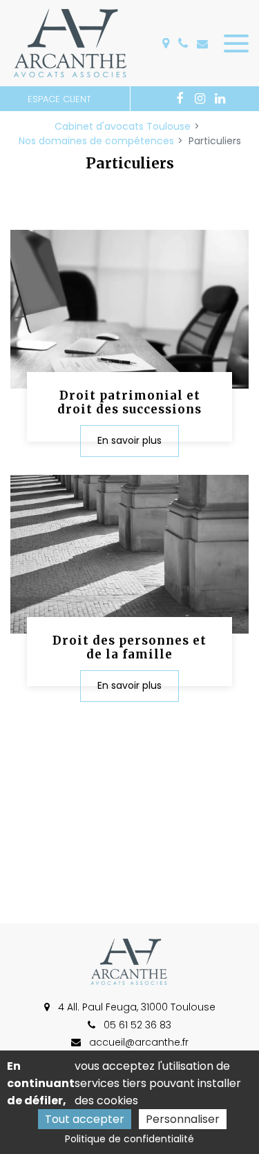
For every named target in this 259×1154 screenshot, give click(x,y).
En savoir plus (129, 441)
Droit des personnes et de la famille (129, 647)
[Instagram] (199, 98)
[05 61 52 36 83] (185, 43)
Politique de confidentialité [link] (129, 1139)
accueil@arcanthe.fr (205, 43)
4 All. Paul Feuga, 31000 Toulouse (135, 1007)
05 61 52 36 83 (136, 1025)
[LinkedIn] (219, 98)
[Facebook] (179, 98)
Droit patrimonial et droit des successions (129, 402)
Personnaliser (183, 1119)
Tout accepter (84, 1119)
